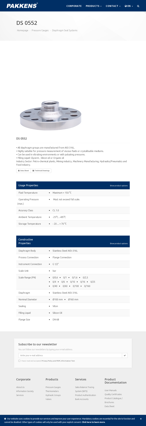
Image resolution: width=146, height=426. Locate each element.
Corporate (74, 6)
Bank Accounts (82, 399)
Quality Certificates (113, 394)
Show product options (119, 185)
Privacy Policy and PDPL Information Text (58, 361)
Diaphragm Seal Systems (64, 30)
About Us (20, 387)
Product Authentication (85, 395)
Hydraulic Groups (53, 395)
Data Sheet (24, 170)
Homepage (22, 30)
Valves (48, 399)
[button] (129, 5)
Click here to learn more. (93, 422)
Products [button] (93, 6)
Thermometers (52, 391)
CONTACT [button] (112, 6)
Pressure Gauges (40, 30)
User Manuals (111, 390)
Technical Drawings (42, 170)
